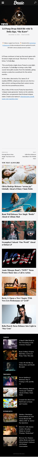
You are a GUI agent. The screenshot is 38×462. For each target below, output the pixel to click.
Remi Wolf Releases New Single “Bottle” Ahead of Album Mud (18, 215)
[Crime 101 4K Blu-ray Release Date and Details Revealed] (10, 366)
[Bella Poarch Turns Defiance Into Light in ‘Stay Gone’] (19, 314)
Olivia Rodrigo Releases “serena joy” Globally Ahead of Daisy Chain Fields (17, 187)
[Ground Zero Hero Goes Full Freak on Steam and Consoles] (10, 403)
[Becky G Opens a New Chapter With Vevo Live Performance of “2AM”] (19, 286)
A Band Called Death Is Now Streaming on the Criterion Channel (26, 342)
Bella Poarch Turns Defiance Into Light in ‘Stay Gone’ (19, 327)
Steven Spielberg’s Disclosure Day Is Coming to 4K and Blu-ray (26, 380)
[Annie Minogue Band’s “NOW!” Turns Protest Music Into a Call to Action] (19, 258)
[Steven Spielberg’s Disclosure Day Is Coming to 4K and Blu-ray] (10, 381)
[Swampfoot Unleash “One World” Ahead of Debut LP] (19, 230)
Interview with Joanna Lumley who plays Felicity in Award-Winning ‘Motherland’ (26, 430)
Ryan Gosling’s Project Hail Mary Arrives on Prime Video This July (26, 354)
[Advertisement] (19, 125)
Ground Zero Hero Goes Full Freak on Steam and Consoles (27, 402)
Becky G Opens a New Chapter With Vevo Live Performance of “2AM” (17, 299)
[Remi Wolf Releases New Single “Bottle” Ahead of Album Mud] (19, 202)
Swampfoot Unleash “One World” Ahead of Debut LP (18, 243)
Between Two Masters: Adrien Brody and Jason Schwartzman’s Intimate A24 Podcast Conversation (27, 442)
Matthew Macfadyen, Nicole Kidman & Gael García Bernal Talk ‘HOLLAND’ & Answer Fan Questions (26, 418)
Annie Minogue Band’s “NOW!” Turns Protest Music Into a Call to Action (18, 271)
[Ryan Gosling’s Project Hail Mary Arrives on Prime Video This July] (10, 355)
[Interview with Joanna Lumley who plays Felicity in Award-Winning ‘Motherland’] (10, 430)
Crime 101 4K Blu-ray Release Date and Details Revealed (27, 365)
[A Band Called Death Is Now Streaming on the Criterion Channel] (10, 344)
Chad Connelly (25, 34)
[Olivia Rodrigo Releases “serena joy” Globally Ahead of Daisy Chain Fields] (19, 174)
